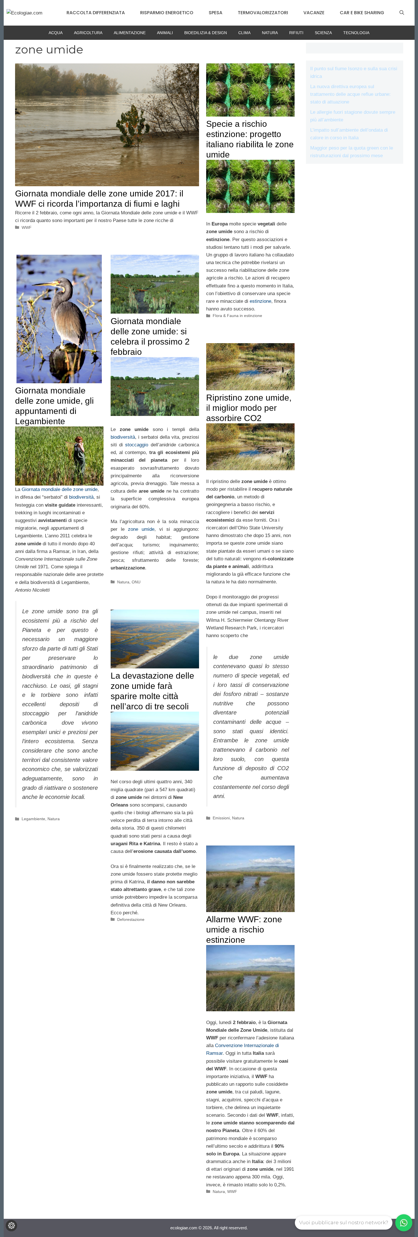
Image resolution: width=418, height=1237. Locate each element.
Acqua (56, 32)
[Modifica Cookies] (11, 1225)
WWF (27, 227)
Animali (165, 32)
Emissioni (221, 818)
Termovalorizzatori (263, 12)
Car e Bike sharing (362, 12)
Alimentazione (130, 32)
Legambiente (33, 819)
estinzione (260, 301)
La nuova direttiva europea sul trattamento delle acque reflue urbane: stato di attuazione (350, 94)
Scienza (323, 32)
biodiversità (81, 497)
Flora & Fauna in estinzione (237, 315)
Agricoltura (88, 32)
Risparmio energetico (166, 12)
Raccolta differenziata (96, 12)
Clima (244, 32)
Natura (270, 32)
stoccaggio (136, 444)
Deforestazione (130, 919)
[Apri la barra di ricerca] (402, 13)
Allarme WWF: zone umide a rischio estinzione (244, 929)
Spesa (215, 12)
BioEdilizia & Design (205, 32)
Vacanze (313, 12)
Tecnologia (356, 32)
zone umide (141, 529)
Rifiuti (296, 32)
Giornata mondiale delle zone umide (60, 489)
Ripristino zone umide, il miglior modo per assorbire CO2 (248, 408)
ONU (136, 582)
